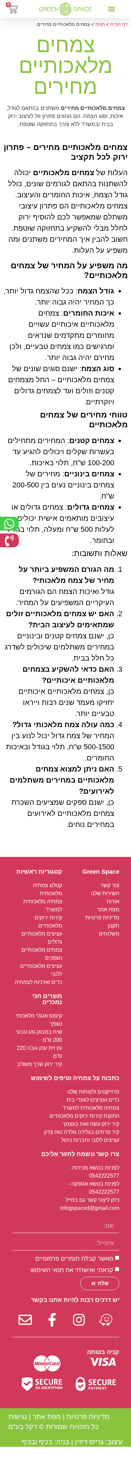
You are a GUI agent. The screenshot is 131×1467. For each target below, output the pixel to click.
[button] (111, 8)
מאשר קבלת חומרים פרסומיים (74, 1258)
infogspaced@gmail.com (89, 1208)
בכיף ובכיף (37, 1441)
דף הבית (119, 24)
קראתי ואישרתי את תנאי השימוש (72, 1270)
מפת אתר (47, 1416)
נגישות (17, 1416)
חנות (100, 24)
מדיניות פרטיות (88, 1416)
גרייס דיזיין (89, 1441)
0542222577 (104, 1176)
